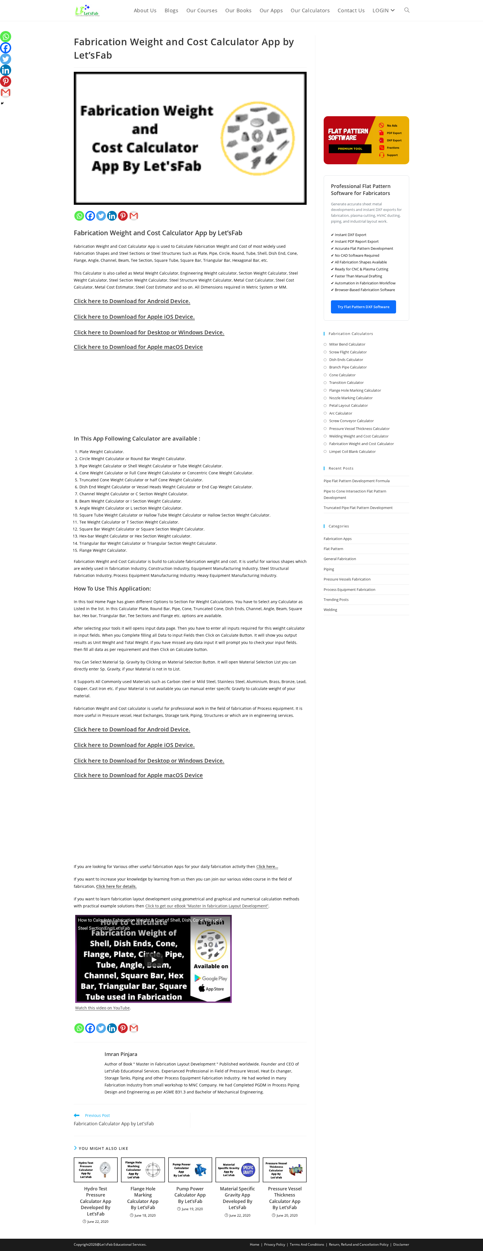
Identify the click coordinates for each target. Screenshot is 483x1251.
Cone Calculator (342, 374)
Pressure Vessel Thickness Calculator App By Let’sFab (285, 1198)
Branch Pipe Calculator (348, 367)
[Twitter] (101, 216)
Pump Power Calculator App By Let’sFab (190, 1195)
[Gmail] (134, 216)
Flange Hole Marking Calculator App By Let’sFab (142, 1198)
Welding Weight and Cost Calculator (359, 436)
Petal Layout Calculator (348, 405)
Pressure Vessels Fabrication (347, 579)
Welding (330, 609)
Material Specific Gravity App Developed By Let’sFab (237, 1198)
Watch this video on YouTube (102, 1007)
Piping (329, 569)
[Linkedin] (112, 216)
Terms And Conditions (307, 1244)
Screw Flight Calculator (348, 352)
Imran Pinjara (121, 1054)
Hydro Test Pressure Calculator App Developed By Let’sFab (95, 1201)
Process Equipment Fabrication (349, 589)
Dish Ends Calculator (346, 359)
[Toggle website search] (407, 10)
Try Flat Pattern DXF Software (363, 306)
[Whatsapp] (79, 216)
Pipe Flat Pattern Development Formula (357, 480)
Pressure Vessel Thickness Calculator (359, 428)
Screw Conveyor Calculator (351, 420)
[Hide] (2, 103)
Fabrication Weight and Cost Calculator (361, 443)
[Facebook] (90, 216)
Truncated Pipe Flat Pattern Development (358, 507)
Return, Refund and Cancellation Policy (359, 1244)
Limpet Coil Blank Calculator (352, 451)
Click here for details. (116, 886)
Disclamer (401, 1244)
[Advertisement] (190, 395)
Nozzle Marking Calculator (351, 397)
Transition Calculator (346, 382)
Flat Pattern (333, 548)
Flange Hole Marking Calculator (355, 390)
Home (254, 1244)
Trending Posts (336, 599)
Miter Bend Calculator (347, 344)
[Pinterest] (123, 216)
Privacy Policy (274, 1244)
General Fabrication (340, 558)
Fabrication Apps (338, 538)
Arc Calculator (340, 413)
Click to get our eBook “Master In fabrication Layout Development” (206, 905)
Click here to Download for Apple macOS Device (138, 347)
